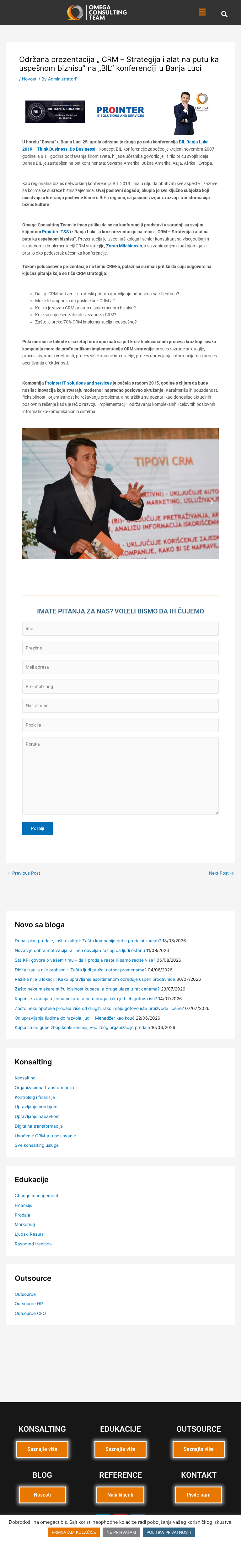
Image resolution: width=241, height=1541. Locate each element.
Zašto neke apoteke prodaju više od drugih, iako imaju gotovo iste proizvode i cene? (99, 1008)
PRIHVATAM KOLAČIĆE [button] (74, 1532)
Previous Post (23, 873)
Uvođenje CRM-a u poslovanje (45, 1135)
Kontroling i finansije (35, 1097)
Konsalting (25, 1077)
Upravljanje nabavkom (37, 1116)
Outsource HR (29, 1303)
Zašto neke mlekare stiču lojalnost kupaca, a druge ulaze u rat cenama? (87, 988)
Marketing (25, 1224)
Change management (36, 1195)
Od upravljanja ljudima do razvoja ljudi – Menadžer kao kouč (75, 1018)
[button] (202, 12)
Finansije (23, 1205)
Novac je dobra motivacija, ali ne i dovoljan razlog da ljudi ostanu (80, 950)
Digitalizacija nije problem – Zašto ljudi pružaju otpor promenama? (81, 969)
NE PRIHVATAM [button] (121, 1532)
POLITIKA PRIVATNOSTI (169, 1532)
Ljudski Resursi (30, 1234)
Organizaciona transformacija (44, 1087)
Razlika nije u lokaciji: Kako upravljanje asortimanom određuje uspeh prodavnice (95, 979)
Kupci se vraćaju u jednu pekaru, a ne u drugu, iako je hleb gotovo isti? (86, 998)
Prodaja (22, 1215)
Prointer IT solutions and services (78, 382)
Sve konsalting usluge (37, 1145)
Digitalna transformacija (39, 1126)
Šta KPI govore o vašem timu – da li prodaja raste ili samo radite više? (85, 960)
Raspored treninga (33, 1243)
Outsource (25, 1294)
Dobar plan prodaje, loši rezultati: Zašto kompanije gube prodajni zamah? (88, 940)
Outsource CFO (30, 1313)
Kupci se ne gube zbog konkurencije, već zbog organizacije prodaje (82, 1027)
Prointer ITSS (55, 231)
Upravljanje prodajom (36, 1106)
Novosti (29, 78)
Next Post (221, 873)
